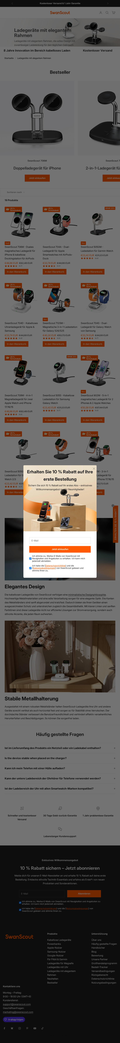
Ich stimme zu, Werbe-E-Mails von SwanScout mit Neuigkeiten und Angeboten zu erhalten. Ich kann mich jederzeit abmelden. (58, 558)
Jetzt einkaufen (60, 549)
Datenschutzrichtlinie (55, 565)
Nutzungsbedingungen (44, 568)
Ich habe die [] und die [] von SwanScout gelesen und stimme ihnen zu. (58, 568)
